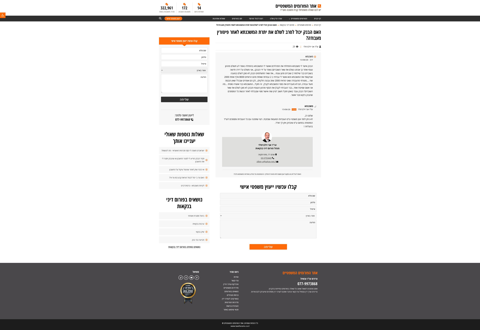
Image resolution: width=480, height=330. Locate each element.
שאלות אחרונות (219, 18)
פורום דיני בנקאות (287, 25)
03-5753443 (266, 158)
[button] (3, 15)
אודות (236, 277)
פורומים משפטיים (304, 25)
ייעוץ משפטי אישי (173, 18)
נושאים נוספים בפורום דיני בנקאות (184, 246)
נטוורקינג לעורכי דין (230, 298)
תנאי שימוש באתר (231, 309)
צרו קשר (234, 280)
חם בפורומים (237, 18)
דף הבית (317, 18)
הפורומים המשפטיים (299, 18)
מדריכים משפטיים (231, 287)
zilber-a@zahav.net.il (266, 161)
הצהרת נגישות (232, 306)
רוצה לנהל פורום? (256, 18)
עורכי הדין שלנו (276, 18)
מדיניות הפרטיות (231, 302)
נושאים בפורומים (231, 291)
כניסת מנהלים (232, 295)
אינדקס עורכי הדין (230, 284)
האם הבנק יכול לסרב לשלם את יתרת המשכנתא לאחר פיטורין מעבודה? (246, 25)
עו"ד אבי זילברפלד (311, 46)
